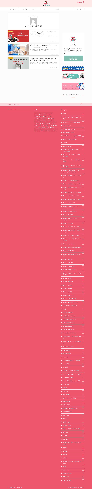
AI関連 (73, 113)
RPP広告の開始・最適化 (73, 129)
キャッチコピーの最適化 (73, 329)
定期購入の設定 (73, 422)
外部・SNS (73, 418)
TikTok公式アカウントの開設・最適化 (73, 136)
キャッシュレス (51, 118)
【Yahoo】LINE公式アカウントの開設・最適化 (73, 155)
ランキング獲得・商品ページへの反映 (73, 374)
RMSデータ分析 (73, 125)
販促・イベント (73, 470)
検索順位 (43, 127)
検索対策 (73, 447)
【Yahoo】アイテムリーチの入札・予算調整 (73, 188)
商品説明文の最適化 (73, 411)
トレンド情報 (24, 9)
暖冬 (39, 127)
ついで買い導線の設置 (73, 312)
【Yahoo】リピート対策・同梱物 (73, 235)
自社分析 (73, 458)
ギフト (45, 120)
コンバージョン (50, 120)
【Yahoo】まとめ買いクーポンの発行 (73, 184)
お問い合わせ (19, 487)
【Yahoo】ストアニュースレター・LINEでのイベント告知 (73, 207)
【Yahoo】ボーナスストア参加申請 (73, 226)
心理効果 (55, 125)
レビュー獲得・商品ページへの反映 (73, 381)
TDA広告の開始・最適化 (73, 132)
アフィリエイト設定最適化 (73, 319)
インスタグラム (38, 118)
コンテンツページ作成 (73, 346)
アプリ (45, 116)
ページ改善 (73, 367)
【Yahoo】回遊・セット (73, 259)
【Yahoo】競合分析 (73, 288)
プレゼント (37, 123)
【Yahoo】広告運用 (73, 278)
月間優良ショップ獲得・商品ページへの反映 (73, 443)
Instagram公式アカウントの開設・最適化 (73, 117)
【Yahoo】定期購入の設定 (73, 266)
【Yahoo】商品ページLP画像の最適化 (73, 247)
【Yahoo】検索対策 (73, 285)
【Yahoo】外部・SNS (73, 262)
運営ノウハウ (13, 9)
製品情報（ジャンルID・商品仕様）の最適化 (73, 462)
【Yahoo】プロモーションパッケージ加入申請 (73, 219)
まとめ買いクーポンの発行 (73, 315)
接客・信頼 (73, 439)
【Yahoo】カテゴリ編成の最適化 (73, 196)
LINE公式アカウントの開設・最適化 (73, 122)
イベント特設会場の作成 (73, 322)
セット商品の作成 (73, 353)
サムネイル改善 (73, 350)
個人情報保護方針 (12, 487)
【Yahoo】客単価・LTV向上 (73, 269)
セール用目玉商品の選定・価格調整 (73, 360)
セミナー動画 (73, 357)
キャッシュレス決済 (39, 120)
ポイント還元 (48, 123)
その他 (73, 309)
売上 (44, 125)
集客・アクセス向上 (73, 480)
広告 (51, 125)
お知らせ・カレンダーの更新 (73, 305)
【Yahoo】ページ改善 (73, 223)
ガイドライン (45, 118)
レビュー (37, 125)
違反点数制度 (48, 130)
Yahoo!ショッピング (39, 116)
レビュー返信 (73, 384)
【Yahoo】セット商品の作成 (73, 211)
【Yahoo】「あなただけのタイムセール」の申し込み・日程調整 (73, 171)
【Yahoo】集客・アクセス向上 (73, 302)
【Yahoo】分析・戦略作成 (73, 244)
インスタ (50, 116)
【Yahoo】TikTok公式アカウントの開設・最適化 (73, 166)
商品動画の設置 (73, 401)
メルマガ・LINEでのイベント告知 (73, 370)
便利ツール (68, 9)
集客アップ (54, 130)
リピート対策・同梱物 (73, 377)
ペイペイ (42, 123)
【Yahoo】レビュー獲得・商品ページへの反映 (73, 239)
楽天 (48, 127)
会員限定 (79, 9)
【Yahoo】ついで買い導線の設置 (73, 180)
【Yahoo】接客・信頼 (73, 281)
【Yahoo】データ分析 (73, 214)
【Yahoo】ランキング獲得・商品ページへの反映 (73, 231)
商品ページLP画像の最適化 (73, 398)
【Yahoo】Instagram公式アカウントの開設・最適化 (73, 150)
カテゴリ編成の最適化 (73, 326)
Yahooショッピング (73, 146)
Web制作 (35, 9)
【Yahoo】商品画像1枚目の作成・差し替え (73, 255)
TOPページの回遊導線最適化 (73, 139)
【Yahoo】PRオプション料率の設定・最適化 (73, 160)
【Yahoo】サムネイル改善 (73, 202)
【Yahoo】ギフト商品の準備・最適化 (73, 199)
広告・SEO (46, 9)
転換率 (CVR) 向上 (73, 473)
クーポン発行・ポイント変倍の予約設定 (73, 342)
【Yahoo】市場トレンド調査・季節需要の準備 (73, 273)
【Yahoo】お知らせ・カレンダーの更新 (73, 176)
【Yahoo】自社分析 (73, 291)
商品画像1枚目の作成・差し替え (73, 408)
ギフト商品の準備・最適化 (73, 333)
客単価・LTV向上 (73, 425)
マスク (54, 123)
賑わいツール (38, 130)
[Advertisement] (73, 21)
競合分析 (73, 454)
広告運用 (73, 435)
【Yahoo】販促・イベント (73, 295)
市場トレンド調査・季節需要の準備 (73, 428)
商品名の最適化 (73, 404)
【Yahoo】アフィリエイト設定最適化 (73, 192)
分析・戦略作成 (73, 394)
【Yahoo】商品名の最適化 (73, 250)
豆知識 (57, 9)
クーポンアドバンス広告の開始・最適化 (73, 337)
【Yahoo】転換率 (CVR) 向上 (73, 298)
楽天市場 (52, 127)
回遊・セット (73, 415)
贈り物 (43, 130)
